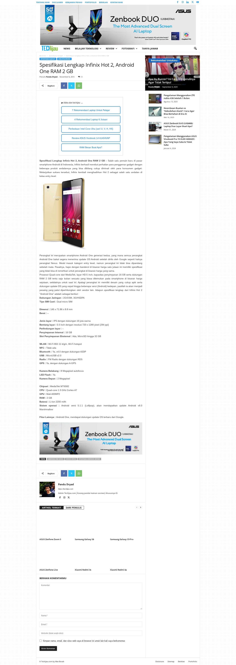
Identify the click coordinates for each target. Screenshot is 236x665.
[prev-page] (136, 507)
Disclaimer (57, 2)
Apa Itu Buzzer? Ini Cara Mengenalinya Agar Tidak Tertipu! (171, 80)
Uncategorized (64, 59)
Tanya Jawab (150, 48)
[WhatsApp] (79, 85)
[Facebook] (178, 2)
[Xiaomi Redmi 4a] (126, 555)
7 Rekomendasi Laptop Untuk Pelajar (91, 110)
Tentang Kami (43, 2)
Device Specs (71, 459)
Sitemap (171, 661)
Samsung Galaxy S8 (84, 539)
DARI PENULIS (74, 507)
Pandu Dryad (51, 77)
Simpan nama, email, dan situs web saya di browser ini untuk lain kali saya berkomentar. (84, 641)
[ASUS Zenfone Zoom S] (55, 525)
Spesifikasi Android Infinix (89, 459)
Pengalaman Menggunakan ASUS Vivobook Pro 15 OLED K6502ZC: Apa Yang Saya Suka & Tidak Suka (180, 140)
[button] (195, 48)
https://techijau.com (65, 489)
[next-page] (140, 507)
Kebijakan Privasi (73, 2)
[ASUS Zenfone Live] (55, 555)
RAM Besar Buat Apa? (90, 147)
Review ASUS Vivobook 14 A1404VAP (91, 138)
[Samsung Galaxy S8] (91, 525)
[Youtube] (198, 2)
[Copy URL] (86, 85)
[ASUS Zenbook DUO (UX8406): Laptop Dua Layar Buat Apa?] (155, 126)
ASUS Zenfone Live (48, 569)
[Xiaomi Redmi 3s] (91, 555)
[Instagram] (183, 2)
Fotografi (128, 48)
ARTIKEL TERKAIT (51, 507)
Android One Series (55, 459)
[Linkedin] (188, 2)
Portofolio (90, 2)
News (67, 48)
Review (110, 48)
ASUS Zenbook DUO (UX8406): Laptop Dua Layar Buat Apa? (178, 125)
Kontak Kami (116, 2)
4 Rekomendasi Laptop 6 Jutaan (90, 119)
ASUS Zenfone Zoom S (50, 539)
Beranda (42, 56)
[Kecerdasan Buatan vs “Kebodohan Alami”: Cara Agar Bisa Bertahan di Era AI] (155, 111)
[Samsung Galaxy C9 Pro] (126, 525)
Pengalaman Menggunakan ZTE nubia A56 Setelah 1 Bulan (179, 97)
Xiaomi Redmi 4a (118, 569)
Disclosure (159, 661)
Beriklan (103, 2)
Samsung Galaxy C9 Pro (121, 539)
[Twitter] (193, 2)
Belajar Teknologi (86, 48)
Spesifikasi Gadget (56, 56)
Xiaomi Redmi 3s (83, 569)
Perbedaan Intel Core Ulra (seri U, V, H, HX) (91, 128)
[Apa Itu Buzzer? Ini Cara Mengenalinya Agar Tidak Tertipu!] (172, 73)
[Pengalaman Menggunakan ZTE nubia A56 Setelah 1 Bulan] (155, 98)
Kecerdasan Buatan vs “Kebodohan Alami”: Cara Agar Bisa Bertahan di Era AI (179, 111)
